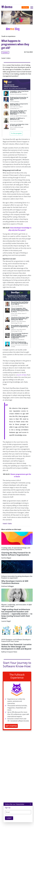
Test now (25, 7)
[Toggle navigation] (7, 8)
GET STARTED (11, 726)
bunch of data (22, 375)
